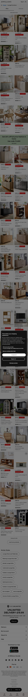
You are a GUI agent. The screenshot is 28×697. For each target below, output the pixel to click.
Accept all (14, 354)
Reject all (13, 358)
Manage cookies (14, 363)
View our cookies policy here (9, 351)
